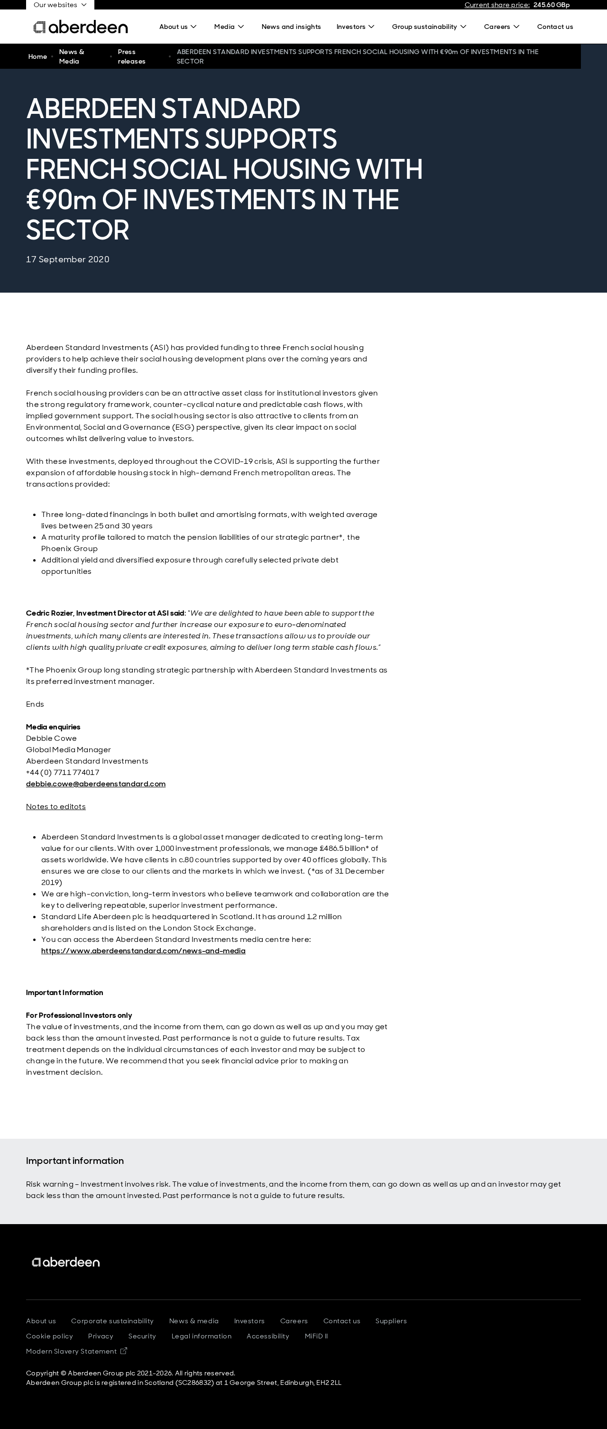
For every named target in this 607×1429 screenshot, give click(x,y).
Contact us (342, 1321)
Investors (249, 1321)
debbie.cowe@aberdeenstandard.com (96, 784)
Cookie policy (49, 1336)
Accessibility (268, 1336)
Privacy (100, 1336)
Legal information (202, 1336)
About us (41, 1321)
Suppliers (391, 1321)
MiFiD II (316, 1336)
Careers (294, 1321)
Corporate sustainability (112, 1321)
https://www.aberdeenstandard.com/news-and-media (143, 951)
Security (142, 1336)
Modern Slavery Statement (76, 1351)
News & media (194, 1321)
